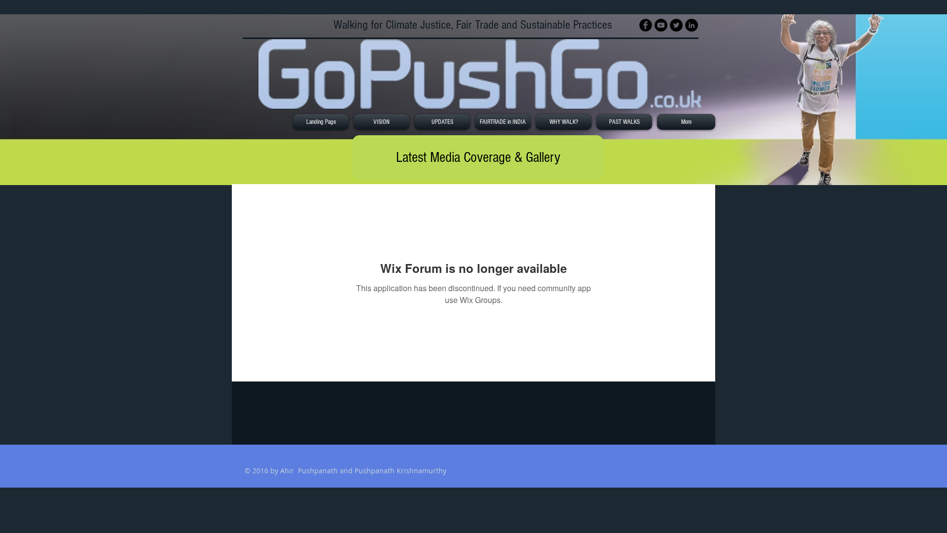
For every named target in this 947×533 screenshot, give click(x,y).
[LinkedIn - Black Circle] (691, 25)
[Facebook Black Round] (645, 25)
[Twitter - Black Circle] (676, 25)
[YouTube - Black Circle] (661, 25)
